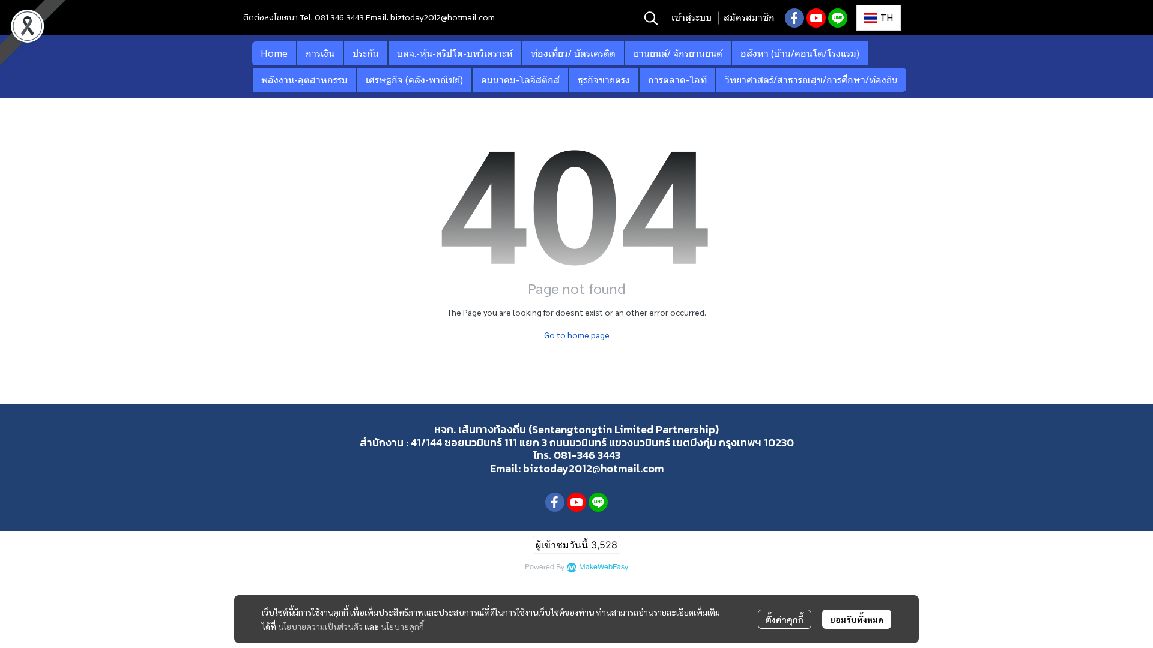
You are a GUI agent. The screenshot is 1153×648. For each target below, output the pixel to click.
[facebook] (794, 18)
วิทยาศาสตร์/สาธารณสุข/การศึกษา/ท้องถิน (811, 79)
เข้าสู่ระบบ (691, 18)
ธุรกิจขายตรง (604, 79)
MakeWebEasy (603, 567)
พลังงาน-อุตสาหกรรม (304, 79)
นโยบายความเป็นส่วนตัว (320, 626)
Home (274, 53)
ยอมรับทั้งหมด (856, 619)
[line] (837, 18)
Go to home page (577, 334)
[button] (651, 18)
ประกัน (366, 53)
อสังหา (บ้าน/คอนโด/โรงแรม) (799, 53)
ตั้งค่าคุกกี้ (784, 619)
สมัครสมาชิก (749, 18)
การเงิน (320, 53)
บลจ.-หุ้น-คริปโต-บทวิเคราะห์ (455, 53)
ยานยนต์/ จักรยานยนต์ (678, 53)
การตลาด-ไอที (677, 79)
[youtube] (816, 18)
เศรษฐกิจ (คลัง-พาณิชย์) (414, 79)
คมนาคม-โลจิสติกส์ (520, 79)
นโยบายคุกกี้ (402, 626)
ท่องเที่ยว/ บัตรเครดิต (573, 53)
